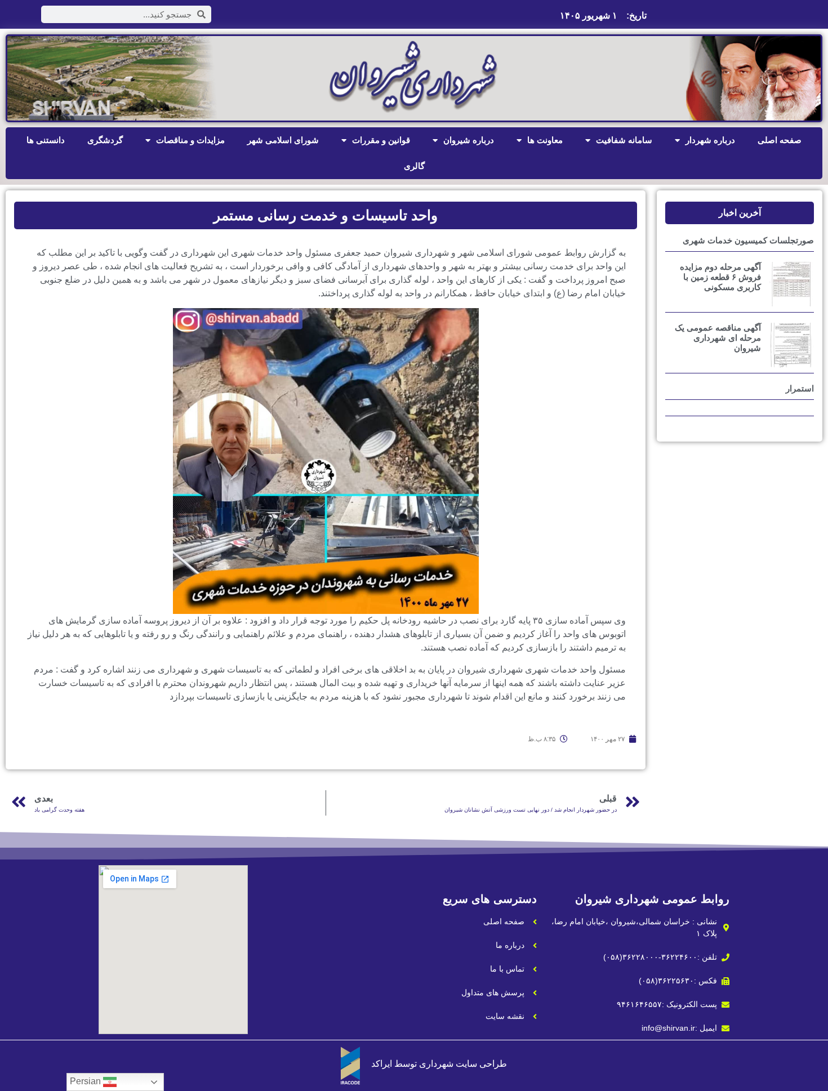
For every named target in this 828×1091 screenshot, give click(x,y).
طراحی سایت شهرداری (463, 1063)
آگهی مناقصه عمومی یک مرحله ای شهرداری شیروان (718, 338)
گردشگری (105, 140)
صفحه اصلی (780, 140)
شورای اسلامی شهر (283, 140)
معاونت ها (545, 140)
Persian (86, 1081)
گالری (414, 166)
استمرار (800, 388)
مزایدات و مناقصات (190, 140)
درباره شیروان (468, 140)
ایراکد (381, 1063)
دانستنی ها (45, 140)
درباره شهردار (710, 140)
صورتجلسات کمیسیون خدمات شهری (748, 240)
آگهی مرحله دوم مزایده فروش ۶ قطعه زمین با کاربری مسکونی (720, 277)
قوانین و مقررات (381, 140)
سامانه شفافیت (624, 140)
